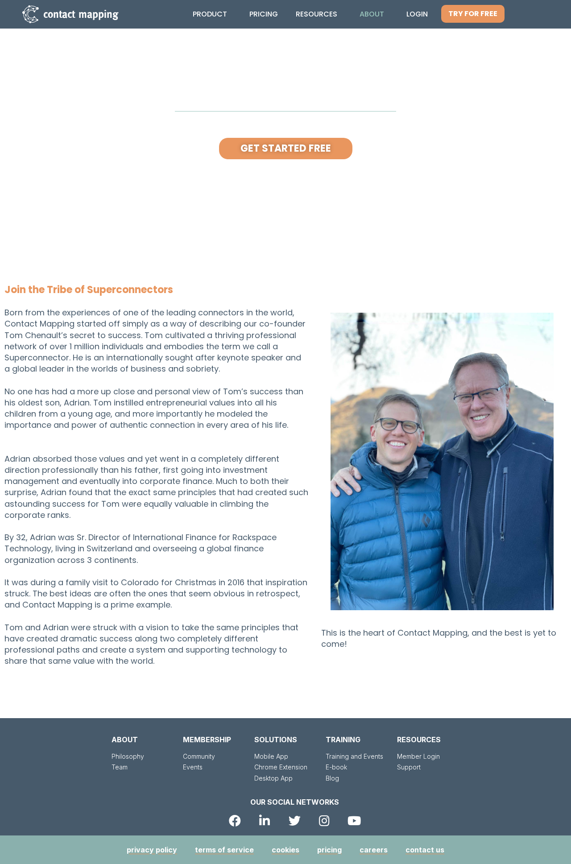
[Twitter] (295, 820)
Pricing (263, 14)
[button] (473, 14)
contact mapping (80, 14)
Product (210, 14)
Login (417, 14)
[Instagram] (325, 820)
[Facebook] (235, 820)
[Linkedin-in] (265, 820)
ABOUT (125, 739)
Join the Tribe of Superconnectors (88, 290)
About (372, 14)
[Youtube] (354, 820)
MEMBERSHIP (207, 739)
